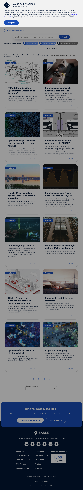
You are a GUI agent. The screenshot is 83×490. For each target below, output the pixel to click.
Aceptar (11, 22)
